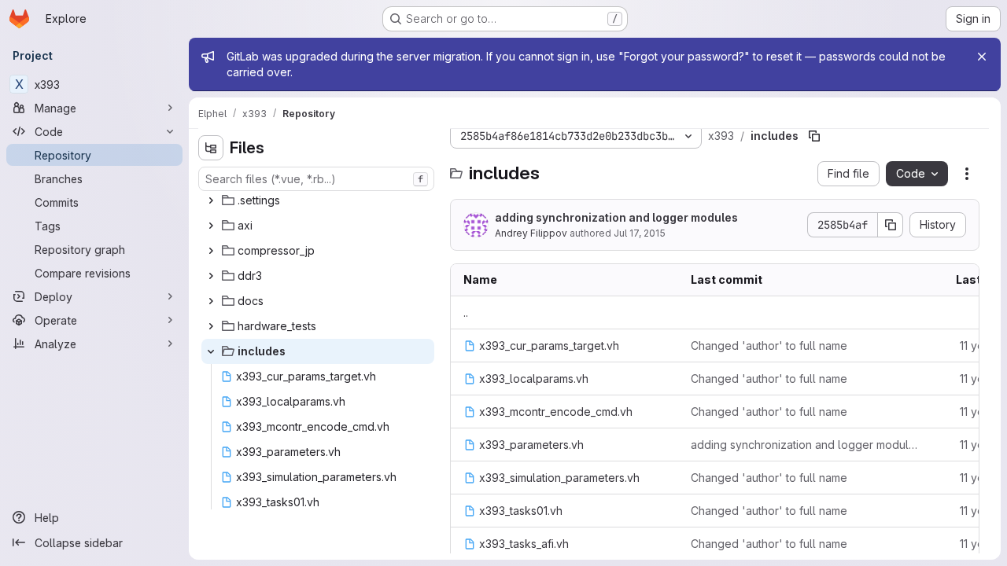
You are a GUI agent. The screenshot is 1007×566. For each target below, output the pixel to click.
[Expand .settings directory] (210, 200)
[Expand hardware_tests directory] (210, 326)
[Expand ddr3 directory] (210, 275)
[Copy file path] (814, 136)
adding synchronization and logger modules (616, 217)
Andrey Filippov (531, 233)
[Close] (981, 56)
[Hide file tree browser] (210, 147)
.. (465, 312)
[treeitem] (317, 200)
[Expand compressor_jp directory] (210, 250)
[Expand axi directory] (210, 225)
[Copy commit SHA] (890, 224)
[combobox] (316, 179)
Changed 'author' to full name (769, 345)
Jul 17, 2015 (640, 233)
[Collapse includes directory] (210, 351)
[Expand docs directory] (210, 301)
